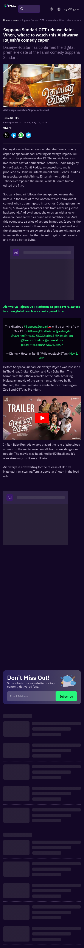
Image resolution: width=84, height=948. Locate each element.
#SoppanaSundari (36, 326)
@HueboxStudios (32, 340)
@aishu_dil (63, 331)
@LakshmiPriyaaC (23, 335)
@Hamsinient (64, 335)
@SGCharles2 (45, 335)
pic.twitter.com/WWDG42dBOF (42, 344)
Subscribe (66, 696)
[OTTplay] (10, 9)
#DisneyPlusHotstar (41, 331)
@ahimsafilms (54, 340)
